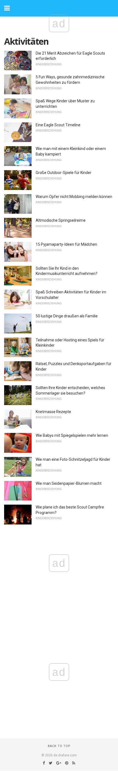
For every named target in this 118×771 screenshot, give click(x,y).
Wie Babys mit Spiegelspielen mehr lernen (72, 435)
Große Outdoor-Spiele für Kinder (63, 172)
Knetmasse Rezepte (53, 411)
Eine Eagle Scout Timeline (58, 125)
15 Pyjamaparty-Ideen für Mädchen (66, 244)
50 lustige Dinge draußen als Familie (67, 316)
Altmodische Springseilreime (61, 220)
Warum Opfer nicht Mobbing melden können (74, 196)
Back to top (59, 746)
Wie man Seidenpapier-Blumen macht (69, 483)
